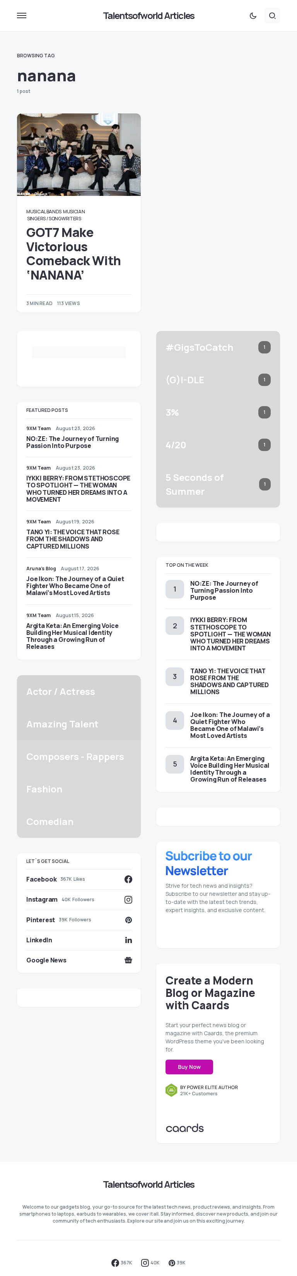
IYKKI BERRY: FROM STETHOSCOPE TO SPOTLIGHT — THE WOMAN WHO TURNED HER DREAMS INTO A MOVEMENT (78, 489)
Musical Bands (43, 211)
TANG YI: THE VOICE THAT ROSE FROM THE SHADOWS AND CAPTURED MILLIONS (72, 539)
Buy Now (189, 1066)
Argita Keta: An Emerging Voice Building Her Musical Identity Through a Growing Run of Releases (72, 636)
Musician (74, 211)
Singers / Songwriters (54, 218)
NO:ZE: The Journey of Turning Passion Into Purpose (72, 442)
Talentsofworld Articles (149, 15)
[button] (21, 15)
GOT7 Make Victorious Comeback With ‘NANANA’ (73, 253)
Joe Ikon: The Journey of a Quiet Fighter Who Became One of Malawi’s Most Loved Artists (75, 586)
